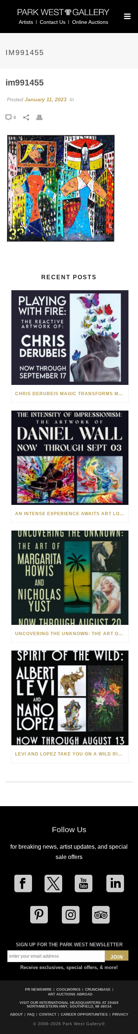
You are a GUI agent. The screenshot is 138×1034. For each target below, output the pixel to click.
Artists (26, 22)
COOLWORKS (68, 989)
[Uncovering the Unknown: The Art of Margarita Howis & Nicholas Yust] (69, 578)
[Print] (43, 117)
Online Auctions (90, 22)
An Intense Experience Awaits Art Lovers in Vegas (71, 513)
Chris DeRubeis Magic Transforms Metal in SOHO (71, 393)
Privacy (120, 1014)
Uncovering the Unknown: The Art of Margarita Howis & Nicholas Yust (71, 633)
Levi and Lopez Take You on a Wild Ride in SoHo (71, 754)
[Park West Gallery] (64, 15)
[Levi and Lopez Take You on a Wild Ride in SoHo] (69, 698)
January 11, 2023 (46, 99)
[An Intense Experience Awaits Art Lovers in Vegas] (69, 458)
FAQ (31, 1014)
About (16, 1014)
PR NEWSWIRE (38, 989)
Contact (47, 1014)
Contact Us (53, 22)
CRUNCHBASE (98, 989)
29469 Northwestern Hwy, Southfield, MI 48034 (73, 1004)
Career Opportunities (84, 1014)
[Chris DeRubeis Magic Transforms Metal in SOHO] (69, 337)
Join (116, 957)
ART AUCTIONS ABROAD (70, 994)
